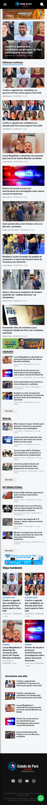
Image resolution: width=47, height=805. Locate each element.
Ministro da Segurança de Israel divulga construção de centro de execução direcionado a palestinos (28, 536)
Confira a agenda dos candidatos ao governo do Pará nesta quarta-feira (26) (29, 683)
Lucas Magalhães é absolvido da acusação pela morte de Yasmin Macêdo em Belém (28, 359)
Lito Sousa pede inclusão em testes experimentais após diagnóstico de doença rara (26, 466)
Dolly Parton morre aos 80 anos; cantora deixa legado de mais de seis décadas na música (28, 508)
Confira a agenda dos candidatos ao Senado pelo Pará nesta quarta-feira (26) (29, 695)
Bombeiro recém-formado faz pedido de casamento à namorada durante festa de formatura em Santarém (29, 396)
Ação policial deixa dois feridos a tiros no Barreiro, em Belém (28, 383)
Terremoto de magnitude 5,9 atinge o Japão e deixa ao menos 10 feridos (28, 521)
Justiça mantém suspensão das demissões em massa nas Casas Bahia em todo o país (28, 439)
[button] (21, 57)
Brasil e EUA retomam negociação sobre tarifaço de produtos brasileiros (28, 495)
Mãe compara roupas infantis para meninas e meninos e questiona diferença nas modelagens (29, 426)
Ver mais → (10, 411)
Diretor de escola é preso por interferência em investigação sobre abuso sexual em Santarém (28, 372)
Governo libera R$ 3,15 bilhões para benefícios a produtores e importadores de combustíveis (27, 453)
